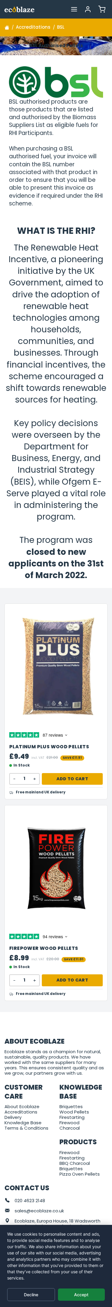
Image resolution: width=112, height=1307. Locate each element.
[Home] (6, 27)
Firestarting (72, 1117)
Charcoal (69, 1128)
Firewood (69, 1122)
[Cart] (102, 9)
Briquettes (71, 1106)
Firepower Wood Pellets (43, 948)
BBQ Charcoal (74, 1163)
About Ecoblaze (21, 1106)
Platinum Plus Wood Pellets (49, 747)
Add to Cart (72, 779)
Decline (31, 1294)
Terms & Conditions (26, 1128)
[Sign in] (88, 9)
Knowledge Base (23, 1122)
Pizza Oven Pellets (79, 1174)
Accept (81, 1294)
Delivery (13, 1117)
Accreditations (20, 1112)
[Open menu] (74, 9)
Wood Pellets (74, 1112)
